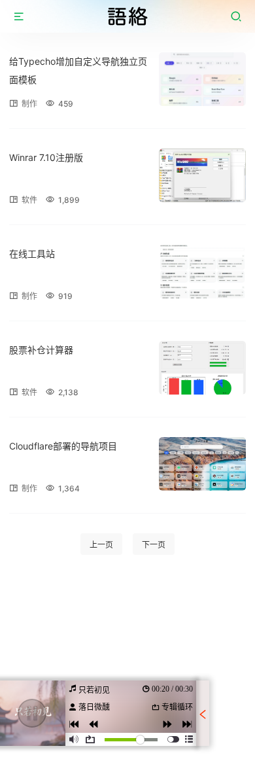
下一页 (153, 545)
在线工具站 (32, 253)
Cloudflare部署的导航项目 (63, 445)
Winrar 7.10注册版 (46, 157)
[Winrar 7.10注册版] (202, 175)
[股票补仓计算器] (202, 368)
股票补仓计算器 (41, 349)
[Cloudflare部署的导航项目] (202, 464)
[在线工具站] (202, 271)
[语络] (127, 16)
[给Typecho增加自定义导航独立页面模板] (202, 79)
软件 (29, 200)
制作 (29, 104)
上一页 (101, 545)
